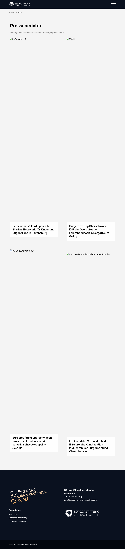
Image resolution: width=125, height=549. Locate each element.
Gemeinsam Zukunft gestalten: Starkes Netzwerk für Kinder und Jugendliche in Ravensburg (33, 229)
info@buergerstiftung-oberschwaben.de (81, 500)
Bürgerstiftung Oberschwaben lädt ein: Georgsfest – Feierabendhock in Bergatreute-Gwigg (89, 231)
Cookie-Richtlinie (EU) (18, 521)
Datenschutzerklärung (18, 518)
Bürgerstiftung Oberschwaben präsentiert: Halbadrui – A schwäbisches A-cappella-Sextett (32, 443)
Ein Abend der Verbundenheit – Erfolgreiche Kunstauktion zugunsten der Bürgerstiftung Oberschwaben (88, 446)
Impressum (13, 514)
